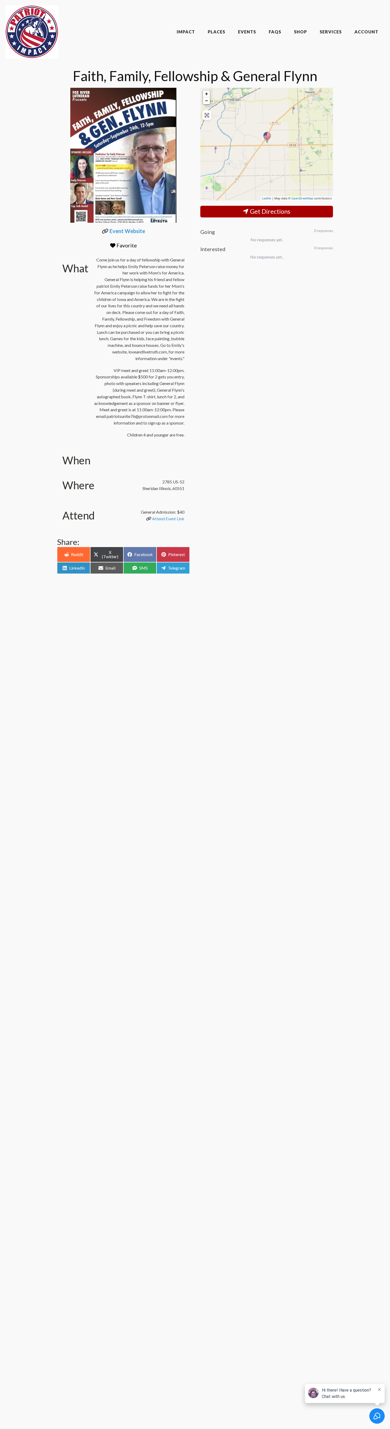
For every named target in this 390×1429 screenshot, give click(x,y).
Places (216, 31)
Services (331, 31)
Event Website (127, 231)
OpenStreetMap (302, 198)
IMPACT (186, 31)
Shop (300, 31)
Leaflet (266, 198)
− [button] (206, 100)
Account (366, 31)
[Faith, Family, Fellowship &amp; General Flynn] (267, 137)
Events (247, 31)
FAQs (275, 31)
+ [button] (206, 94)
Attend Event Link (168, 518)
